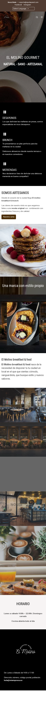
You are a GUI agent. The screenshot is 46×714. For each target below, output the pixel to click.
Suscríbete (12, 2)
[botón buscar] (37, 17)
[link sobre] (23, 651)
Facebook (18, 5)
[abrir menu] (42, 17)
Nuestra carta (8, 217)
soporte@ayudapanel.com (28, 2)
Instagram (27, 5)
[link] (6, 17)
